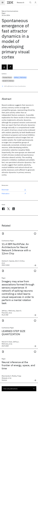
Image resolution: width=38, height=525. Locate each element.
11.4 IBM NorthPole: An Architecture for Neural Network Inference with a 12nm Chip (16, 248)
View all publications (10, 389)
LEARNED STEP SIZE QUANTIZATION (13, 333)
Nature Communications (10, 11)
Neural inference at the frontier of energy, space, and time (18, 365)
